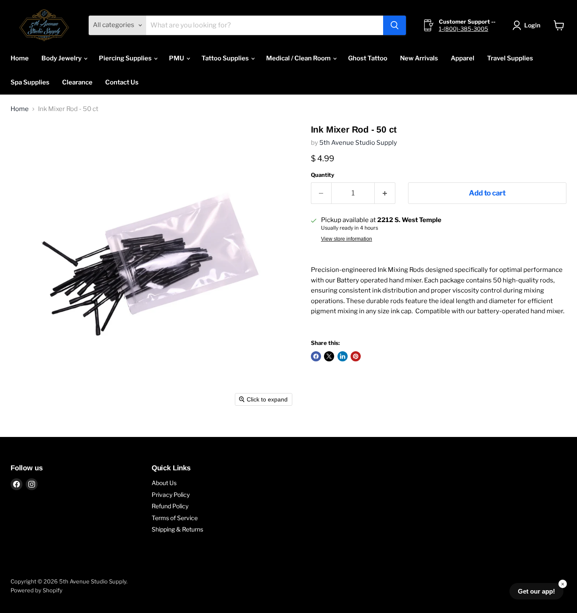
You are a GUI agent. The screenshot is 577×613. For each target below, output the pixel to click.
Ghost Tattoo (367, 58)
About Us (164, 482)
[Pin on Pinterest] (356, 356)
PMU (177, 58)
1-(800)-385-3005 (463, 28)
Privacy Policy (171, 494)
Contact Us (122, 82)
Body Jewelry (62, 58)
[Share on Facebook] (316, 356)
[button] (527, 25)
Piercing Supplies (126, 58)
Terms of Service (175, 517)
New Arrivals (419, 58)
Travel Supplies (510, 58)
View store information (346, 239)
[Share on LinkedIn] (342, 356)
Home (20, 58)
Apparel (462, 58)
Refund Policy (170, 506)
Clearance (77, 82)
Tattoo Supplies (225, 58)
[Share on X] (329, 356)
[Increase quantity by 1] (385, 193)
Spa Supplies (30, 82)
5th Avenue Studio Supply (358, 142)
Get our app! (536, 591)
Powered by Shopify (37, 590)
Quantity (322, 175)
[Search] (394, 25)
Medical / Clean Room (299, 58)
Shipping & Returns (177, 529)
